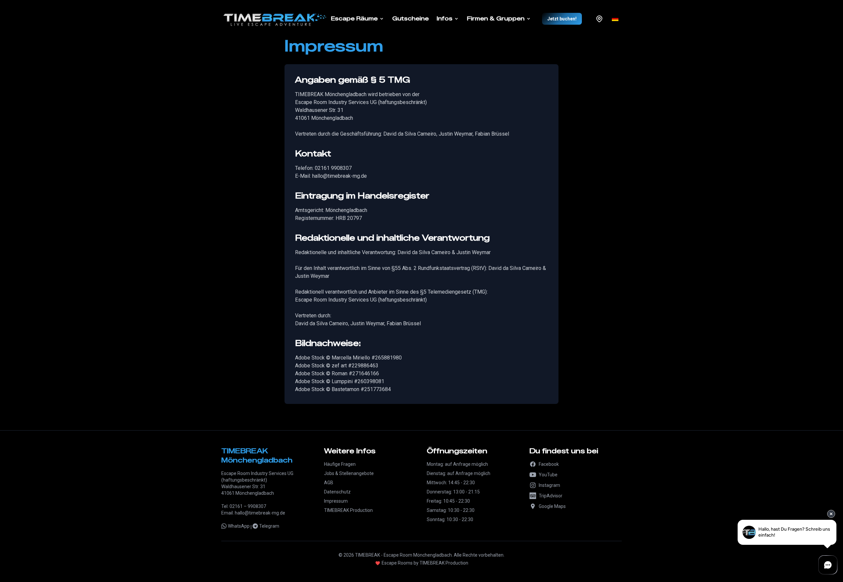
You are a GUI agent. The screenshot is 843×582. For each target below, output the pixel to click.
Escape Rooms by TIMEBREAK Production (425, 563)
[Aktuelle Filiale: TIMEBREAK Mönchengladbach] (599, 18)
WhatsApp (239, 526)
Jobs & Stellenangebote (349, 473)
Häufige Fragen (340, 464)
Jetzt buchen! (562, 18)
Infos (444, 18)
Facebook (549, 464)
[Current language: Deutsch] (615, 18)
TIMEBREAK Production (348, 510)
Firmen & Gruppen (496, 18)
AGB (328, 482)
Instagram (549, 485)
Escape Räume (354, 18)
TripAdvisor (550, 495)
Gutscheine (410, 18)
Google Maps (552, 506)
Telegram (269, 526)
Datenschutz (337, 491)
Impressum (336, 501)
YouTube (548, 474)
